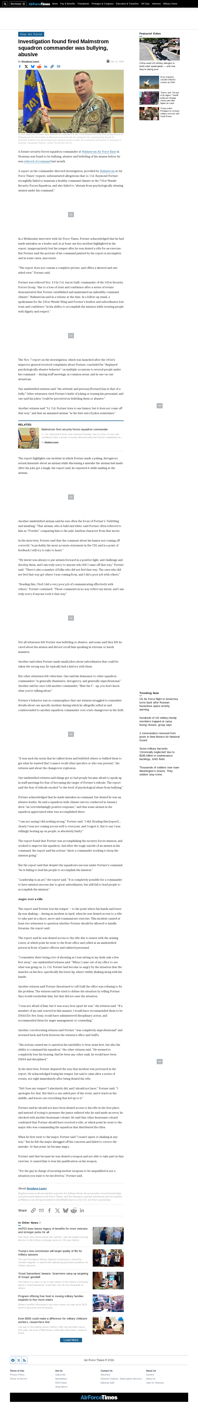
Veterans (156, 4)
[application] (159, 49)
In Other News (28, 1222)
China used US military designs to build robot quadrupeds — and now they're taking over (157, 66)
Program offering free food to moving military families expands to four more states (51, 1298)
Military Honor (170, 4)
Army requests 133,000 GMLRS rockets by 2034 (167, 79)
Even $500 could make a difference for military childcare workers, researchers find (52, 1320)
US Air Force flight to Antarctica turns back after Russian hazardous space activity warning (158, 704)
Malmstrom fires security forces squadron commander (74, 429)
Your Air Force (31, 34)
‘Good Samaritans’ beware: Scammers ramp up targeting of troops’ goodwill (53, 1275)
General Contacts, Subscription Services (121, 1378)
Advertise (105, 1374)
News (55, 4)
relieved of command (37, 161)
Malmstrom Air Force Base (99, 151)
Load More (71, 1340)
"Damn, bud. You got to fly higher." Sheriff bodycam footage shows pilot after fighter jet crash (169, 98)
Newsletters (61, 1378)
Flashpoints (83, 4)
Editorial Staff (107, 1382)
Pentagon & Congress (103, 4)
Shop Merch (61, 1386)
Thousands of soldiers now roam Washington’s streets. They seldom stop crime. (159, 771)
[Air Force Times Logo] (39, 3)
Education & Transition (127, 4)
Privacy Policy (17, 1374)
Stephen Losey (30, 61)
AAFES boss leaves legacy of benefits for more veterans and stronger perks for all (53, 1230)
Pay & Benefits (67, 4)
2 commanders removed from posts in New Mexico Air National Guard (159, 737)
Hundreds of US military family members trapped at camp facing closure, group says (158, 721)
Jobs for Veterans (155, 1382)
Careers (150, 1374)
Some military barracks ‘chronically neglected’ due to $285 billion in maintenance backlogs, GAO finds (157, 754)
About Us (150, 1378)
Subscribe (60, 1374)
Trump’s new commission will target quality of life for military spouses (50, 1253)
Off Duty (145, 4)
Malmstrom (107, 171)
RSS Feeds (61, 1382)
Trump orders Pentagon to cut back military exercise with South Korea (169, 112)
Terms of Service (18, 1378)
